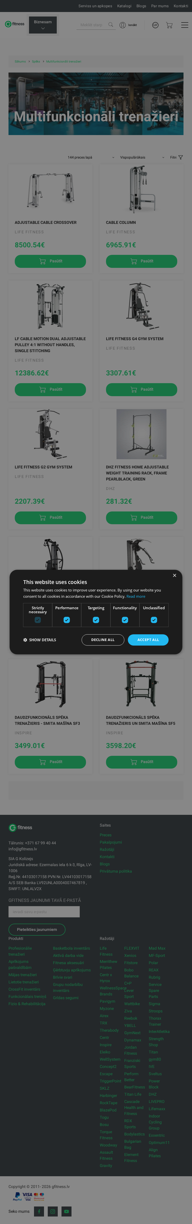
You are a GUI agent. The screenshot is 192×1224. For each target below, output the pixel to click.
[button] (39, 640)
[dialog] (96, 612)
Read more (135, 596)
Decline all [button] (102, 639)
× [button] (174, 575)
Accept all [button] (148, 639)
